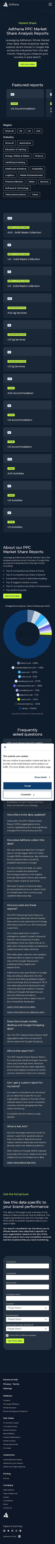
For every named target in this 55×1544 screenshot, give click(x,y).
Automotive (25, 143)
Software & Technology (17, 188)
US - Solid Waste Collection (23, 286)
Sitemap (7, 1388)
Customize (26, 794)
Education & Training (15, 149)
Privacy (7, 1384)
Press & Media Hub (10, 1493)
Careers (6, 1497)
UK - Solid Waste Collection (23, 259)
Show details (41, 777)
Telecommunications (15, 194)
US (29, 131)
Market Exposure (9, 1408)
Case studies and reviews (12, 1460)
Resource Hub (10, 1379)
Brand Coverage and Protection (15, 1411)
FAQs (5, 1504)
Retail (31, 181)
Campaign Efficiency (11, 1404)
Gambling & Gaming (15, 162)
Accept (27, 786)
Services (44, 181)
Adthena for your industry (13, 1463)
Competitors (8, 1501)
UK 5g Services (16, 339)
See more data (12, 596)
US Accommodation (19, 446)
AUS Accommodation (20, 393)
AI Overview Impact (11, 1423)
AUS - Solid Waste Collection (24, 232)
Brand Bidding (8, 1433)
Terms (15, 1384)
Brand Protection (10, 1430)
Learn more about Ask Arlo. (21, 1162)
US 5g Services (16, 366)
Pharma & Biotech (14, 181)
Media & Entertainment (31, 175)
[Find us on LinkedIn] (19, 1536)
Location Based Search (11, 1437)
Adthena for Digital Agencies (14, 1467)
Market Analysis (9, 1441)
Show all (9, 131)
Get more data (27, 64)
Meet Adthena (8, 1490)
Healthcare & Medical (15, 169)
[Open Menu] (49, 4)
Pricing (6, 1478)
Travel (35, 194)
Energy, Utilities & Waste (17, 156)
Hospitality (37, 169)
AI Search (6, 1400)
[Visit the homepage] (11, 4)
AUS (38, 131)
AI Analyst (7, 1448)
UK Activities (14, 500)
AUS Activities (15, 473)
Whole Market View (10, 1444)
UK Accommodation (23, 108)
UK (20, 131)
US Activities (14, 527)
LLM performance (10, 1426)
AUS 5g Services (17, 312)
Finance (39, 156)
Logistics (9, 175)
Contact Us (7, 1508)
